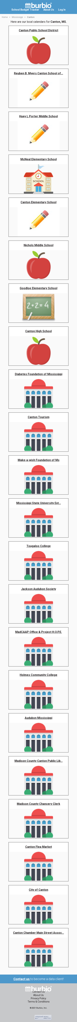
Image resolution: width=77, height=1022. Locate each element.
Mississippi (17, 17)
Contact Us (38, 991)
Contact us (21, 979)
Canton (30, 17)
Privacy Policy (38, 998)
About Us (38, 995)
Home (5, 17)
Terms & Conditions (39, 1001)
